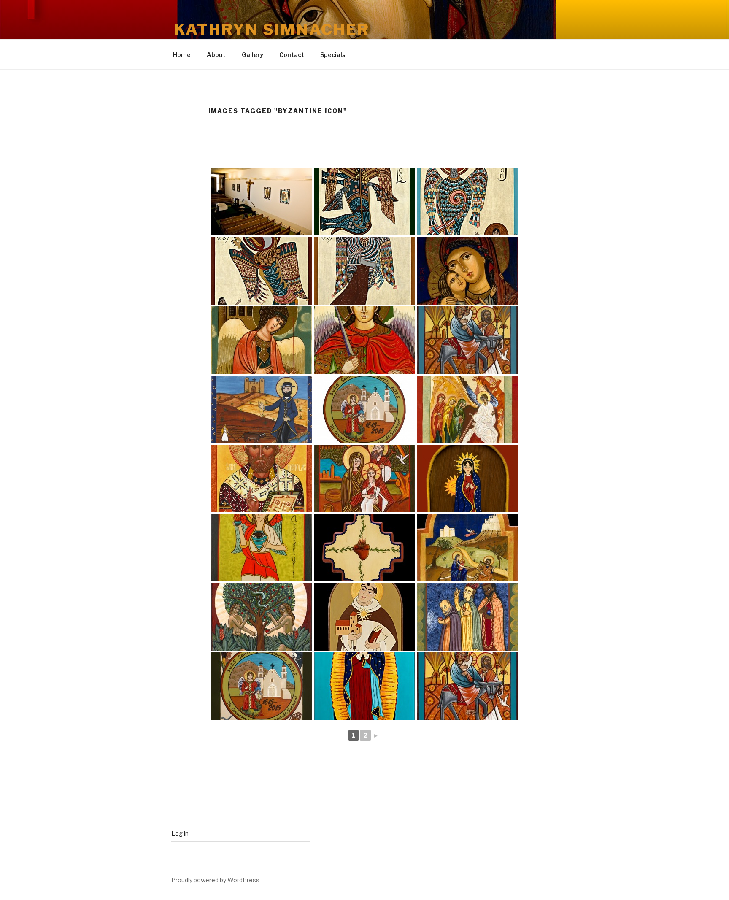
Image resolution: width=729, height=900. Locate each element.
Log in (180, 833)
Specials (333, 54)
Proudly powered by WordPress (215, 880)
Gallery (252, 54)
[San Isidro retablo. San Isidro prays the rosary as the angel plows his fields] (261, 409)
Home (182, 54)
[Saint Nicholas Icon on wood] (261, 478)
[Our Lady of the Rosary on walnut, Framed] (467, 478)
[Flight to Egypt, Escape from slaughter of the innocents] (467, 340)
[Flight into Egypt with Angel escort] (467, 547)
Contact (291, 54)
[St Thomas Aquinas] (364, 617)
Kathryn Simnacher (272, 29)
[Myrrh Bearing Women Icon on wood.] (467, 409)
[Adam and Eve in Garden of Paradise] (261, 617)
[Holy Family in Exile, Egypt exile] (364, 478)
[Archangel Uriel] (261, 547)
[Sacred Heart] (364, 547)
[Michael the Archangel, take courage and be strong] (364, 340)
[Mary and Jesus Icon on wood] (467, 271)
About (216, 54)
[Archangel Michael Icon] (261, 340)
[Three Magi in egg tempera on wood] (467, 617)
